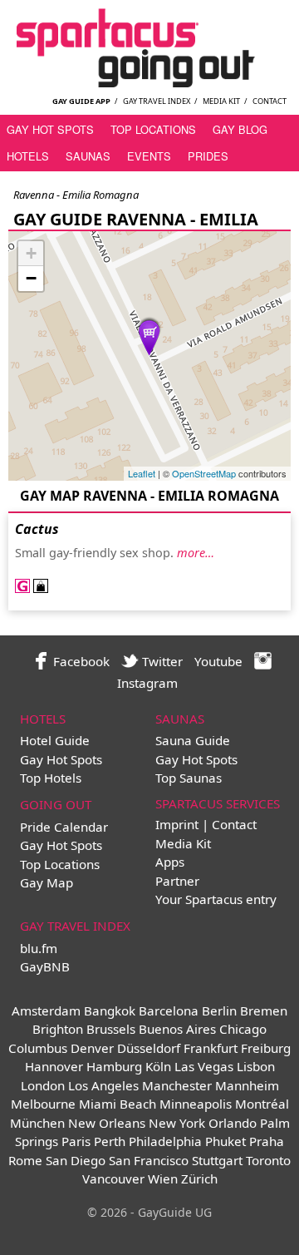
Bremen (263, 1010)
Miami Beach (117, 1103)
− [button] (31, 278)
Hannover (54, 1066)
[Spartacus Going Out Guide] (149, 82)
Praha (266, 1141)
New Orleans (106, 1122)
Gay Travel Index (156, 101)
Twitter (161, 661)
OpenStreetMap (204, 473)
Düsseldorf (148, 1048)
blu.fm (38, 948)
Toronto (268, 1160)
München (37, 1122)
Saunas (88, 156)
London (43, 1085)
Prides (208, 156)
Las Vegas (203, 1066)
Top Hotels (50, 777)
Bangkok (109, 1010)
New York (177, 1122)
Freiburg (266, 1048)
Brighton (57, 1028)
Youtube (218, 661)
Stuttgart (217, 1160)
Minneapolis (195, 1103)
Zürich (199, 1178)
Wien (163, 1178)
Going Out (55, 804)
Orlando (232, 1122)
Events (149, 156)
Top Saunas (188, 777)
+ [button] (31, 253)
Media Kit (221, 101)
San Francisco (149, 1160)
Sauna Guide (192, 740)
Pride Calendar (64, 826)
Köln (158, 1066)
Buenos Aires (177, 1028)
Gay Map (46, 882)
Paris (76, 1141)
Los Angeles (103, 1085)
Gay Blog (240, 129)
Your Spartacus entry (216, 899)
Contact (269, 101)
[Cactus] (149, 335)
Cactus (37, 529)
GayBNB (45, 966)
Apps (169, 861)
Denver (92, 1048)
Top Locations (153, 129)
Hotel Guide (55, 740)
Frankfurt (211, 1048)
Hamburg (114, 1066)
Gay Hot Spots (50, 129)
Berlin (219, 1010)
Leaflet (141, 473)
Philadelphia (165, 1141)
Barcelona (169, 1010)
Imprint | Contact (206, 824)
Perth (109, 1141)
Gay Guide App (81, 101)
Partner (177, 880)
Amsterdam (46, 1010)
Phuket (225, 1141)
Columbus (37, 1048)
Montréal (262, 1103)
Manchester (177, 1085)
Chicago (243, 1028)
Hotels (28, 156)
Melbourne (43, 1103)
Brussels (110, 1028)
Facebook (80, 661)
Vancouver (113, 1178)
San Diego (75, 1160)
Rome (25, 1160)
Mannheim (247, 1085)
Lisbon (256, 1066)
